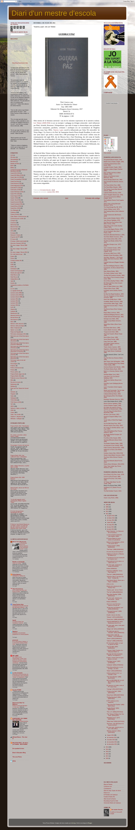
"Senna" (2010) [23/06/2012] (114, 638)
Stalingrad (13, 398)
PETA (14, 761)
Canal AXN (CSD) (15, 173)
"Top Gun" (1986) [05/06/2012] (115, 574)
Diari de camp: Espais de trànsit (112, 790)
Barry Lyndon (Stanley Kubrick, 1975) (114, 218)
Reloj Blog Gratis (16, 63)
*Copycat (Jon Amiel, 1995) (111, 332)
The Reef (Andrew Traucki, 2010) (112, 491)
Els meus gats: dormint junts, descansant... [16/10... (114, 598)
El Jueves (13, 239)
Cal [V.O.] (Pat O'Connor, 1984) (112, 476)
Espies (12, 256)
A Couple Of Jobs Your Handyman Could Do (18, 622)
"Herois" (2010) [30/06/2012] (114, 671)
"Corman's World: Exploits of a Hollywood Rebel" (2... (115, 651)
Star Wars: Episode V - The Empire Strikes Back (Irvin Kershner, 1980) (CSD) (113, 259)
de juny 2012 (110, 527)
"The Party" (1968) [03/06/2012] (115, 549)
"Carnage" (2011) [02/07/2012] (115, 689)
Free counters (107, 153)
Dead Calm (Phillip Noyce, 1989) (112, 299)
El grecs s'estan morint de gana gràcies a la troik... (115, 658)
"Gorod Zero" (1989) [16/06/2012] (115, 619)
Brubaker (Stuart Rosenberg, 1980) (113, 255)
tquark (14, 620)
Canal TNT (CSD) (15, 193)
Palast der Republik (16, 332)
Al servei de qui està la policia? (115, 551)
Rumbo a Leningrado (18, 561)
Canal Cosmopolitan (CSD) (18, 179)
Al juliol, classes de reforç (113, 615)
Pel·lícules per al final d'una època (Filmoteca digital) (20, 343)
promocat (15, 640)
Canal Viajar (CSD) (16, 196)
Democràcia (14, 224)
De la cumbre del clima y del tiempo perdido (19, 591)
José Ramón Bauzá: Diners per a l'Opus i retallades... (115, 581)
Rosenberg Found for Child (111, 801)
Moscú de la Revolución (19, 541)
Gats (12, 262)
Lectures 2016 (14, 305)
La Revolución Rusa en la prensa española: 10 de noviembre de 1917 (24, 546)
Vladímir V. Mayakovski (17, 416)
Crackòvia (13, 222)
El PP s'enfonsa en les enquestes (113, 701)
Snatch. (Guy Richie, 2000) (111, 497)
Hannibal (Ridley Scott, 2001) (111, 374)
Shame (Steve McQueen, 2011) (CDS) (114, 464)
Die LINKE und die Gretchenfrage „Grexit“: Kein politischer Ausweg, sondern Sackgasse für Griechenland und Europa (19, 660)
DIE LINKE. (15, 655)
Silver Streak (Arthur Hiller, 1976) (112, 239)
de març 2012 (111, 520)
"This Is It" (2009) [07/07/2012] (115, 712)
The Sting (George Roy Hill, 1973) (113, 207)
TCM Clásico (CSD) (16, 402)
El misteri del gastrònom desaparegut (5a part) (17, 512)
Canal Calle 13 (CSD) (16, 177)
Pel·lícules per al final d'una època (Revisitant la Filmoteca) (20, 350)
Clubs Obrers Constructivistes (19, 216)
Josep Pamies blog (17, 604)
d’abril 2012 (110, 522)
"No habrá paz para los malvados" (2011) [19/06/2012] (115, 632)
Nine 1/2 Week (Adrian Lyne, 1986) (113, 286)
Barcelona (13, 161)
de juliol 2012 (110, 529)
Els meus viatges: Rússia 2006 (19, 245)
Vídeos (12, 412)
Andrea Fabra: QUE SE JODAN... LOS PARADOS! (114, 635)
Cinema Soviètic (15, 214)
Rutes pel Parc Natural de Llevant (19, 388)
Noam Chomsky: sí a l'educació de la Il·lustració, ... (115, 532)
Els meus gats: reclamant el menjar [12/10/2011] (114, 565)
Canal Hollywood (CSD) (17, 185)
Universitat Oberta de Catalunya (112, 803)
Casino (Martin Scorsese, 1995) (112, 330)
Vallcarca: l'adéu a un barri (18, 408)
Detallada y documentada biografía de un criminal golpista (20, 633)
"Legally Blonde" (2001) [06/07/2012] (113, 709)
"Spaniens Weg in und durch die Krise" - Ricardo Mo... (115, 577)
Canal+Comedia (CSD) (17, 204)
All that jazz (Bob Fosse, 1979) (112, 253)
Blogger (90, 823)
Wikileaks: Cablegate (16, 418)
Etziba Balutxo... (17, 574)
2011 (107, 511)
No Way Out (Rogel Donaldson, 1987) (114, 294)
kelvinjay (73, 823)
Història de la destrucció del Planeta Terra (114, 587)
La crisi (12, 288)
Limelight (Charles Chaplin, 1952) (112, 167)
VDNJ (12, 410)
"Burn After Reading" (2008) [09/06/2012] (114, 595)
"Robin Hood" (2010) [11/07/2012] (115, 721)
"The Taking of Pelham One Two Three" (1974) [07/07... (115, 714)
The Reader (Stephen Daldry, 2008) (113, 443)
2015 (107, 751)
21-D (12, 155)
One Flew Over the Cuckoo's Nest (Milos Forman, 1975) (113, 223)
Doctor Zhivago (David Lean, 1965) (113, 179)
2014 (107, 749)
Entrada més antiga (92, 198)
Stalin (12, 396)
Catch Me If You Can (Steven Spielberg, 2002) (111, 377)
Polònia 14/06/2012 (112, 601)
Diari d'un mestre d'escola (53, 13)
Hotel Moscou (14, 275)
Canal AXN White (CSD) (17, 175)
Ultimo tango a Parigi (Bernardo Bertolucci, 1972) (112, 204)
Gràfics (12, 266)
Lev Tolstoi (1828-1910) (42, 123)
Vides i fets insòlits (16, 414)
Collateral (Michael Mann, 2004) (112, 394)
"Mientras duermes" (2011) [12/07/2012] (114, 731)
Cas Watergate (14, 210)
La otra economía (17, 673)
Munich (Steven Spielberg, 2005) (112, 403)
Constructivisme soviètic (17, 218)
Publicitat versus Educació (18, 378)
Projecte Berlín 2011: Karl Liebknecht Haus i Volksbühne (19, 456)
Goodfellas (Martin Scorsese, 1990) (113, 301)
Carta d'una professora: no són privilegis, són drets (115, 668)
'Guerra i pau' (58, 130)
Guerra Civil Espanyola (17, 270)
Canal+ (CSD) (14, 198)
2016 (107, 754)
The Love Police (17, 757)
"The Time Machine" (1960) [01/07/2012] (114, 677)
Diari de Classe (15, 226)
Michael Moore (14, 317)
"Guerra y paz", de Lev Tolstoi (115, 590)
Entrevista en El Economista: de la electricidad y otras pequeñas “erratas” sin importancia (20, 676)
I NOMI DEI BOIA (24, 721)
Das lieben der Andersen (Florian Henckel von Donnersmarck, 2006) (113, 408)
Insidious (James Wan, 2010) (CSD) (113, 453)
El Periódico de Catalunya (111, 794)
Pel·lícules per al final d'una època (20, 336)
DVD (12, 231)
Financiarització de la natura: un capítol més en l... (115, 562)
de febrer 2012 (111, 518)
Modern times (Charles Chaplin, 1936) (114, 161)
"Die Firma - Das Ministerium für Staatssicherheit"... (115, 724)
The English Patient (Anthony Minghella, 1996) (111, 344)
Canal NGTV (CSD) (16, 187)
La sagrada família (15, 290)
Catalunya (13, 212)
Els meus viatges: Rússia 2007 (19, 248)
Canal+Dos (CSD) (15, 208)
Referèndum (14, 384)
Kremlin (13, 283)
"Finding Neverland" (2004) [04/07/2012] (114, 698)
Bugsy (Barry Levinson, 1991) (112, 312)
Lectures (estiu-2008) (16, 293)
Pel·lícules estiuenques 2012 (18, 334)
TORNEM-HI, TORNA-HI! (18, 576)
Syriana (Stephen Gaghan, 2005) (112, 405)
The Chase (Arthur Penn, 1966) (112, 185)
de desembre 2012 (112, 744)
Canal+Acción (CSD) (16, 202)
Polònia (13, 370)
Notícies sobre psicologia (17, 325)
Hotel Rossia (14, 277)
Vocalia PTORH (16, 690)
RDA (12, 380)
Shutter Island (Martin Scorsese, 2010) (114, 455)
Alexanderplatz (14, 159)
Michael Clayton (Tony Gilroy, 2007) (113, 425)
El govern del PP (15, 237)
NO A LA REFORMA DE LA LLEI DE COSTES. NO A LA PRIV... (115, 682)
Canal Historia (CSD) (16, 183)
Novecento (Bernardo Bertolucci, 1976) (114, 234)
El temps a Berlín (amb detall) (18, 241)
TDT (12, 404)
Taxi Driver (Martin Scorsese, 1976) (113, 236)
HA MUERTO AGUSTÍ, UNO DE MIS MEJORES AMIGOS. (20, 606)
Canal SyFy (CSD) (15, 189)
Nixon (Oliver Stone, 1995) (111, 337)
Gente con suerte (16, 563)
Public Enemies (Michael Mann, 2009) (114, 447)
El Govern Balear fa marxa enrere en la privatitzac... (114, 539)
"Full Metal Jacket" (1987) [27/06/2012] (113, 662)
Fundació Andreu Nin (16, 260)
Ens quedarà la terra (18, 748)
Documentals (14, 229)
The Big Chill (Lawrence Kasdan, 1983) (114, 275)
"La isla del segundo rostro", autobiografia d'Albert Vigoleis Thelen (18, 501)
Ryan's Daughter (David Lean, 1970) (113, 194)
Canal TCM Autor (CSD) (17, 191)
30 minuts (13, 157)
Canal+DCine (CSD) (16, 206)
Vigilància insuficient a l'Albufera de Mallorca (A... (115, 554)
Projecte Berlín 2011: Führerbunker (20, 426)
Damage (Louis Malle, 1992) (111, 318)
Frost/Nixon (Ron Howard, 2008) (112, 438)
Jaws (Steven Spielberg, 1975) (112, 220)
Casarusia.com (108, 786)
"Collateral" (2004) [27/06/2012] (115, 665)
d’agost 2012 (110, 735)
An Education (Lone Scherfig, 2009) (113, 445)
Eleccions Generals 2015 (17, 243)
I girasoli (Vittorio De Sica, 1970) (112, 192)
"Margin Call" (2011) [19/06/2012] (115, 629)
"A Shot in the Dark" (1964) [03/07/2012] (114, 692)
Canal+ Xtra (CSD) (15, 200)
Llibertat (13, 309)
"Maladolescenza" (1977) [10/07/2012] (113, 718)
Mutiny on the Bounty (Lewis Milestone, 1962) (111, 177)
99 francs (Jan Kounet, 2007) (111, 414)
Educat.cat (107, 792)
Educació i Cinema (16, 235)
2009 (107, 507)
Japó (12, 281)
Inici (66, 198)
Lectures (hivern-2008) (16, 297)
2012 (107, 513)
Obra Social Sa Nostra (110, 799)
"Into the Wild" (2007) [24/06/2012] (112, 647)
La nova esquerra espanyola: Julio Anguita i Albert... (114, 535)
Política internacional (16, 367)
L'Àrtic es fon (110, 584)
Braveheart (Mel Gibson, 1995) (112, 327)
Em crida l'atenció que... (17, 254)
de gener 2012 (111, 515)
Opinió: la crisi (14, 330)
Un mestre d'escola (117, 809)
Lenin (12, 307)
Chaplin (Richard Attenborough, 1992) (114, 316)
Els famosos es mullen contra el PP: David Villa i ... (115, 686)
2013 (107, 747)
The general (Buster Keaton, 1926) (113, 159)
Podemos (13, 365)
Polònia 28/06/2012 (112, 568)
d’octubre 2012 (111, 739)
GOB (12, 264)
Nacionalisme (14, 319)
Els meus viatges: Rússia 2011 (19, 252)
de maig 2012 (111, 524)
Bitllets (12, 167)
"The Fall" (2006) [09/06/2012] (115, 592)
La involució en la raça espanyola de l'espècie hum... (115, 558)
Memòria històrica (15, 315)
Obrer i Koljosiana (15, 327)
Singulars (13, 394)
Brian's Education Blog (19, 752)
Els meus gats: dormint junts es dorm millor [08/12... (115, 728)
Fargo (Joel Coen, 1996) (110, 341)
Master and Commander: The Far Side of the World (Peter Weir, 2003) (114, 391)
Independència (14, 279)
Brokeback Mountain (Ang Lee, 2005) (114, 399)
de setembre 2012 (112, 737)
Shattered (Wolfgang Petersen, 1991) (113, 314)
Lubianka (13, 311)
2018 (107, 758)
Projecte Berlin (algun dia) (17, 374)
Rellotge (13, 386)
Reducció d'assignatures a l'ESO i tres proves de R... (115, 543)
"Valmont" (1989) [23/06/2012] (115, 641)
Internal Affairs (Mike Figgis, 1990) (113, 303)
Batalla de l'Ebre (15, 163)
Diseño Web (24, 63)
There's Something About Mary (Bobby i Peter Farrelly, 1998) (114, 364)
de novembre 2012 (112, 742)
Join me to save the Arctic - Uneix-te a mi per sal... (114, 604)
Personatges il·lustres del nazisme (20, 445)
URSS (57, 192)
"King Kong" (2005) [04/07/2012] (115, 695)
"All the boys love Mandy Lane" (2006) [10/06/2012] (115, 608)
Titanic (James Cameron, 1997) (112, 347)
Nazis (12, 321)
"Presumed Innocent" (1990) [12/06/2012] (114, 612)
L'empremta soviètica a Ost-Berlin (20, 285)
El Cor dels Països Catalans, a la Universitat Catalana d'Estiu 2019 (20, 643)
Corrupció (13, 220)
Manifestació (14, 313)
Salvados (13, 392)
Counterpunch (107, 788)
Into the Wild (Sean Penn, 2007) (112, 423)
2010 (107, 509)
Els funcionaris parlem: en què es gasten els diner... (115, 643)
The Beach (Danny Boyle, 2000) (112, 369)
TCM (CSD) (14, 400)
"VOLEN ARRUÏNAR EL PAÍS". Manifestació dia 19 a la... (115, 622)
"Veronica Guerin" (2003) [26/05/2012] (113, 546)
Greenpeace (14, 268)
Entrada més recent (41, 198)
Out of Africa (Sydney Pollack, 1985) (113, 281)
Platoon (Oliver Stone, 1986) (111, 288)
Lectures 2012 (51, 192)
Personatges (14, 363)
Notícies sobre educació (17, 323)
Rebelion (15, 631)
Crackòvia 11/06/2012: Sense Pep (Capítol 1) (114, 571)
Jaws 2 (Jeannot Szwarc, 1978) (112, 248)
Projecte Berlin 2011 (16, 376)
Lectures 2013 (14, 303)
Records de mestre (16, 382)
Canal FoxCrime (15, 181)
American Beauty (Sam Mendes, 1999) (114, 367)
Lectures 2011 (14, 299)
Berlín (12, 165)
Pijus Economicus (17, 589)
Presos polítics (15, 372)
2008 (107, 504)
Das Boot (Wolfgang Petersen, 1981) (113, 265)
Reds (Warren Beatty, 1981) (111, 271)
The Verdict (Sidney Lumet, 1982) (113, 273)
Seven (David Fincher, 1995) (111, 339)
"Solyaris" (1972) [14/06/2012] (115, 617)
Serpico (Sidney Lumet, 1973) (112, 209)
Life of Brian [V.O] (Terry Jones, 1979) (114, 474)
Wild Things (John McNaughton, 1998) (114, 361)
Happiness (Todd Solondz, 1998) (112, 349)
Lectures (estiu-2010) (16, 295)
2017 (107, 756)
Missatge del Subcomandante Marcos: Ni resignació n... (114, 654)
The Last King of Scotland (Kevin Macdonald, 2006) (112, 411)
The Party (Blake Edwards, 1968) (112, 187)
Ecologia (13, 233)
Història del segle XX (16, 273)
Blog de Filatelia (108, 784)
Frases (12, 258)
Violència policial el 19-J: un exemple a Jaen (114, 674)
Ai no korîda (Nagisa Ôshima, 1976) (113, 229)
